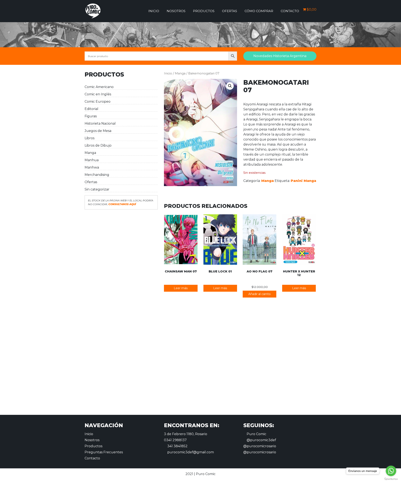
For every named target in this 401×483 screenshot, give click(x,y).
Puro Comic (256, 434)
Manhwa (92, 167)
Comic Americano (99, 87)
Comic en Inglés (98, 94)
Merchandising (97, 175)
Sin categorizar (97, 189)
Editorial (91, 109)
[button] (230, 86)
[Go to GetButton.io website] (391, 479)
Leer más (181, 288)
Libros (89, 138)
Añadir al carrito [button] (259, 294)
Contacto (290, 11)
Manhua (92, 160)
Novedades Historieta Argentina (279, 56)
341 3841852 (177, 446)
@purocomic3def (261, 440)
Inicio (153, 11)
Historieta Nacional (100, 123)
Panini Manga (303, 181)
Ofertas (229, 11)
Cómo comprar (259, 11)
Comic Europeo (97, 102)
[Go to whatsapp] (391, 471)
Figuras (91, 116)
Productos (203, 11)
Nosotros (176, 11)
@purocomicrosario (259, 446)
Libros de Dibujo (98, 145)
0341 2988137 (175, 440)
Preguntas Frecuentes (104, 452)
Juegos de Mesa (98, 131)
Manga (90, 153)
